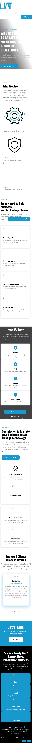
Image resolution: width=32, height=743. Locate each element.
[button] (16, 13)
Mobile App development (9, 261)
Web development (8, 238)
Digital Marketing (8, 307)
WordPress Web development (11, 284)
